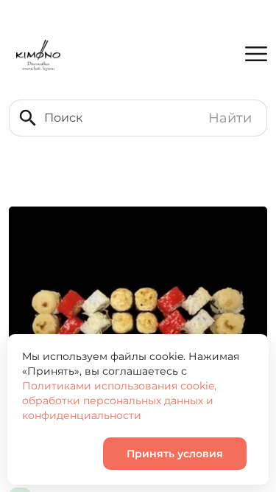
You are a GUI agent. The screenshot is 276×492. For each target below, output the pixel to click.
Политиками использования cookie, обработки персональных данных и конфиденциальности (119, 400)
